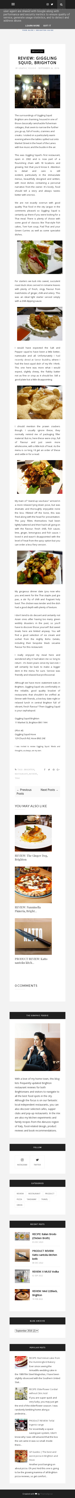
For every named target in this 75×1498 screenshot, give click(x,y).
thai (17, 778)
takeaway (31, 1199)
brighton (37, 51)
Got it (47, 25)
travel (44, 1199)
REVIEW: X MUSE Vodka (45, 1271)
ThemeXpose (46, 1493)
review (33, 774)
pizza (19, 1199)
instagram (22, 1165)
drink (19, 1205)
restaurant (21, 774)
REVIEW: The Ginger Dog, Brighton (31, 857)
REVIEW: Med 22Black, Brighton (45, 1293)
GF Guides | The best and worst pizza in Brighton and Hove (43, 1455)
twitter (37, 1165)
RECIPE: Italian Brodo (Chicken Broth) (44, 1236)
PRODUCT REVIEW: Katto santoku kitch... (31, 960)
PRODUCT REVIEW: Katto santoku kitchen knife (44, 1254)
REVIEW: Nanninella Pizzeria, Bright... (28, 909)
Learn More (32, 25)
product (49, 1193)
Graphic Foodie (27, 68)
